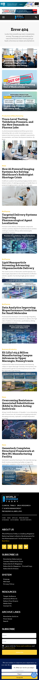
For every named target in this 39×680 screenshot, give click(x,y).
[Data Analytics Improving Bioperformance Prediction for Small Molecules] (19, 334)
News (5, 80)
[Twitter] (20, 547)
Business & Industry (9, 349)
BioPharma (7, 97)
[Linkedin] (15, 547)
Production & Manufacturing (12, 116)
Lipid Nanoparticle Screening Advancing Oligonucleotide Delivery (18, 265)
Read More (5, 541)
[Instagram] (9, 547)
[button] (3, 17)
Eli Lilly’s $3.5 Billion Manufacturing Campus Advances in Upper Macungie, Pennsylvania (17, 357)
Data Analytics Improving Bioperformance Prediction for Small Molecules (19, 310)
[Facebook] (4, 547)
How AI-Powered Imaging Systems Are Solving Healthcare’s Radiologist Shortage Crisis (18, 173)
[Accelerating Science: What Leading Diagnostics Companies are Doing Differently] (19, 58)
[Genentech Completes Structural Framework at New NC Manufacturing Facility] (19, 475)
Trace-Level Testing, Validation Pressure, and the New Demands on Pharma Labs (17, 123)
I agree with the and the (18, 647)
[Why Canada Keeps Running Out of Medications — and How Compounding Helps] (19, 80)
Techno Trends (9, 56)
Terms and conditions (24, 646)
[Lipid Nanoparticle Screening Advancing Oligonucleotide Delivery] (19, 289)
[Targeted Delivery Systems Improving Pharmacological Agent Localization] (19, 244)
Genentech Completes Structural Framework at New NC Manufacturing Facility (18, 452)
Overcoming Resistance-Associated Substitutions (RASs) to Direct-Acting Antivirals (18, 404)
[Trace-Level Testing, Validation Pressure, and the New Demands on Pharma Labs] (19, 150)
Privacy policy (10, 648)
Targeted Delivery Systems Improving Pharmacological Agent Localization (19, 219)
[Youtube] (26, 547)
